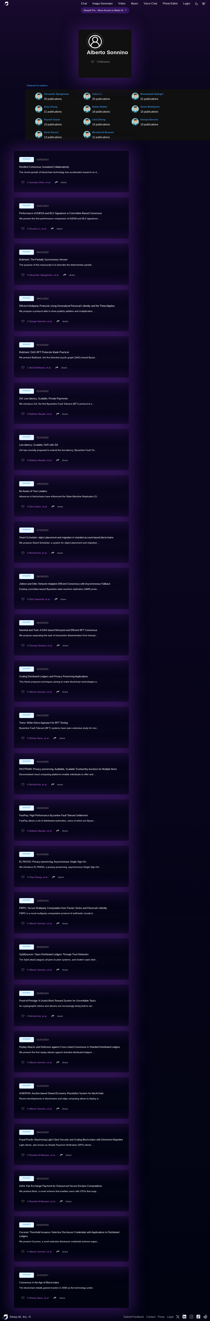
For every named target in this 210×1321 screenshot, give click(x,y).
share (64, 182)
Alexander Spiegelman (56, 94)
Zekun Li (97, 94)
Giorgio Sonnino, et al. (40, 321)
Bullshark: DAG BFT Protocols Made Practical (44, 352)
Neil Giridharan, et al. (40, 367)
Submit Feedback (133, 1316)
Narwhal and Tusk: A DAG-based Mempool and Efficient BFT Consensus (58, 630)
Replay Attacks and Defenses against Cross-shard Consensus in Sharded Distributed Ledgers (69, 1047)
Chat (84, 3)
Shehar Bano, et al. (39, 738)
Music (134, 3)
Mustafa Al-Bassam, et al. (42, 1155)
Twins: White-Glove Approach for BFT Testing (43, 722)
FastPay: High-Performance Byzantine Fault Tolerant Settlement (53, 815)
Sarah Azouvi (51, 132)
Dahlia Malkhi (99, 106)
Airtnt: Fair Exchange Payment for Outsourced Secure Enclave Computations (60, 1185)
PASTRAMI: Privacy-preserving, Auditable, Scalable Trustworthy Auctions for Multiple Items (68, 769)
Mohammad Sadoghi (151, 94)
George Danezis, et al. (40, 645)
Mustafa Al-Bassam (103, 132)
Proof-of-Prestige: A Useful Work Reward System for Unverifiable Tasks (57, 1000)
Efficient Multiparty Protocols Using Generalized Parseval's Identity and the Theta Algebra (67, 305)
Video (122, 3)
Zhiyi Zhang (50, 106)
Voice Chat (150, 3)
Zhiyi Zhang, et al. (38, 877)
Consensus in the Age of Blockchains (39, 1282)
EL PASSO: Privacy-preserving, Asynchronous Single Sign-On (52, 861)
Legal (170, 1316)
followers (103, 61)
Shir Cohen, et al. (38, 506)
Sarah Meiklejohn (150, 106)
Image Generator (102, 3)
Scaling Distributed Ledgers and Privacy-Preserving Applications (53, 676)
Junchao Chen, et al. (40, 182)
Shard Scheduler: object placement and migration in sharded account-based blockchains (66, 537)
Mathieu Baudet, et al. (40, 414)
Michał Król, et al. (38, 553)
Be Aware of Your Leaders (33, 491)
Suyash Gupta (52, 119)
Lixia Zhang (98, 119)
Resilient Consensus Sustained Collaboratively (44, 166)
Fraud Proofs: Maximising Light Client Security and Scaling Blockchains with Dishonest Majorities (71, 1139)
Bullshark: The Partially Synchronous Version (43, 259)
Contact (150, 1316)
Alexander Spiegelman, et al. (44, 275)
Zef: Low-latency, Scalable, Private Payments (43, 398)
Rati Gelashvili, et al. (39, 599)
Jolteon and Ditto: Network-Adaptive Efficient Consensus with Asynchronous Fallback (64, 583)
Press (161, 1316)
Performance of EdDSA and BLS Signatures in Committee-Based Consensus (60, 213)
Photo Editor (170, 3)
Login (186, 3)
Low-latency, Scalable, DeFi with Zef (38, 444)
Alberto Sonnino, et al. (40, 692)
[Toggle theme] (196, 3)
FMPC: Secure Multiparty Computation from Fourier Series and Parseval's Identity (63, 908)
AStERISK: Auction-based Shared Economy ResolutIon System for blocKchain (61, 1093)
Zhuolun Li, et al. (38, 228)
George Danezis (149, 119)
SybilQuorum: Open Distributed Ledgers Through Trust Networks (54, 954)
